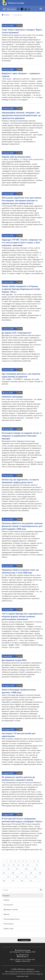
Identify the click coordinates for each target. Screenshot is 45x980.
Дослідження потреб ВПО (14, 660)
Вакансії (7, 914)
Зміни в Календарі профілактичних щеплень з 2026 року (19, 691)
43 (35, 877)
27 (4, 873)
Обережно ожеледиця (12, 396)
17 (37, 865)
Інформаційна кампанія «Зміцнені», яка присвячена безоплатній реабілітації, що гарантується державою (21, 115)
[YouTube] (25, 9)
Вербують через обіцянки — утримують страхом (21, 74)
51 (31, 881)
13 (18, 865)
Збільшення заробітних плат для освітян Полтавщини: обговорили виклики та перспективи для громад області (21, 200)
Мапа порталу (11, 9)
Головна (6, 15)
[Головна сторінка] (5, 3)
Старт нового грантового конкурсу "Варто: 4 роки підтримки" (22, 31)
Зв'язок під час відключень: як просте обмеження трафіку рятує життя (20, 481)
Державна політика (11, 909)
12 (13, 865)
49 (22, 881)
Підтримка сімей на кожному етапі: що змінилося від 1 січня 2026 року (20, 571)
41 (26, 877)
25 (35, 869)
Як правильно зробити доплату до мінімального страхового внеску (18, 778)
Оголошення (17, 15)
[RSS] (29, 9)
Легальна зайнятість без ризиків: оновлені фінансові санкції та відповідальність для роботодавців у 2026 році (22, 526)
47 (13, 881)
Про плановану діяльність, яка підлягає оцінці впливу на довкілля (21, 375)
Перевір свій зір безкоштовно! (16, 156)
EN (4, 9)
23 (26, 869)
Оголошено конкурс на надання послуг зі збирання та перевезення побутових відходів (21, 435)
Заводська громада (16, 3)
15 (28, 865)
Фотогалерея (9, 923)
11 (9, 865)
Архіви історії (8, 928)
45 (4, 881)
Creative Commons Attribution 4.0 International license (21, 972)
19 (8, 869)
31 (22, 873)
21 (17, 869)
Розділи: (6, 895)
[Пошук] (18, 9)
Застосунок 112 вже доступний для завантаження (18, 734)
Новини (6, 900)
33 (31, 873)
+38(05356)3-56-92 (23, 955)
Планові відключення (12, 919)
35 (40, 873)
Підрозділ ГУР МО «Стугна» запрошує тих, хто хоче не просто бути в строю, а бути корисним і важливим (22, 242)
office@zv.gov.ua (23, 956)
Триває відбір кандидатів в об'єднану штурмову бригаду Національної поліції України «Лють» (21, 289)
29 (13, 873)
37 (8, 877)
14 (23, 865)
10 (4, 865)
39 (17, 877)
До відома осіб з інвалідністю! (16, 332)
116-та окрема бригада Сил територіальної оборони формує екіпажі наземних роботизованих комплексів (22, 616)
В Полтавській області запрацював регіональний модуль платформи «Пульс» (22, 820)
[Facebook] (22, 9)
